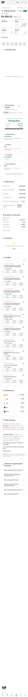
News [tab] (20, 44)
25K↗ (7, 270)
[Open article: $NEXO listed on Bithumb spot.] (23, 375)
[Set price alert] (4, 14)
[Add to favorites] (2, 14)
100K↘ (14, 272)
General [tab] (3, 44)
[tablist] (14, 43)
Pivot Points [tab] (20, 112)
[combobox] (21, 106)
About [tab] (24, 44)
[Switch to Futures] (25, 8)
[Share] (7, 14)
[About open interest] (25, 28)
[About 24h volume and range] (25, 19)
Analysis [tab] (11, 44)
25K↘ (7, 272)
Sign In (14, 248)
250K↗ (20, 270)
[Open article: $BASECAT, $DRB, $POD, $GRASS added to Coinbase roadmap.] (23, 314)
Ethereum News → (7, 451)
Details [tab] (16, 44)
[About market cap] (12, 19)
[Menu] (25, 2)
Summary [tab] (6, 112)
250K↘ (20, 272)
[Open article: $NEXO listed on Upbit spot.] (23, 340)
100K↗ (14, 270)
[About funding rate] (12, 28)
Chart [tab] (8, 44)
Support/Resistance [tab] (13, 112)
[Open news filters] (24, 260)
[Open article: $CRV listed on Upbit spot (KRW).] (23, 364)
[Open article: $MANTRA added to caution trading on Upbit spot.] (23, 351)
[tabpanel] (14, 143)
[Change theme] (22, 2)
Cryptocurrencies (7, 7)
